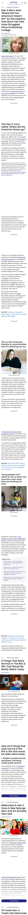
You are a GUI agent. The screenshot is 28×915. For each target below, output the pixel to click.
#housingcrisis (5, 172)
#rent (2, 173)
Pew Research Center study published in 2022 (13, 539)
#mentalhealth (13, 172)
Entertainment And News (12, 7)
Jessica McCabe (7, 56)
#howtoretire (15, 173)
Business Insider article (18, 843)
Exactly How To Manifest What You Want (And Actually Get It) (13, 568)
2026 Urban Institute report (12, 877)
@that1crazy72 (5, 163)
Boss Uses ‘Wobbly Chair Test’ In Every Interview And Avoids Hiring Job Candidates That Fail (14, 573)
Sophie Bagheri (5, 672)
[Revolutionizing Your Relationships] (14, 2)
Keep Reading (14, 796)
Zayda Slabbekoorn (6, 817)
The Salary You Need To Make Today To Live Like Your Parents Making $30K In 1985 (14, 314)
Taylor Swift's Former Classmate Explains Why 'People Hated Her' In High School (13, 563)
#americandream (21, 172)
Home (2, 7)
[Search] (22, 2)
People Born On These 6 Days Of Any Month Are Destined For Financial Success (14, 579)
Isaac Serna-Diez (5, 33)
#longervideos (8, 173)
